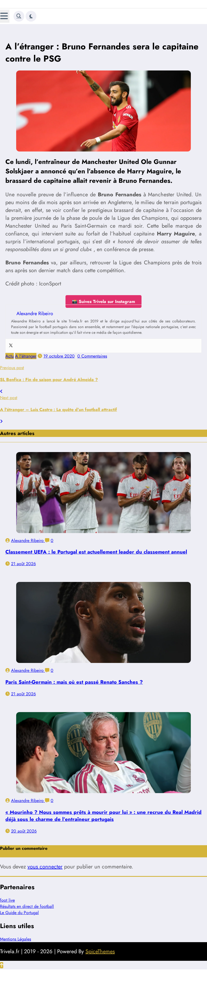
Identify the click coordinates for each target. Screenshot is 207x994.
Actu (9, 356)
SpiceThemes (100, 951)
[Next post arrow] (1, 421)
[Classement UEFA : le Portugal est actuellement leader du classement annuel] (103, 492)
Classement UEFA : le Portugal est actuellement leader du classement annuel (96, 551)
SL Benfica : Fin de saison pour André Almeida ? (49, 379)
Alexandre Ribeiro (28, 540)
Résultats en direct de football (27, 906)
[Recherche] (18, 16)
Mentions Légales (15, 939)
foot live (7, 900)
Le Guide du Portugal (19, 912)
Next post (8, 398)
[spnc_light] (31, 16)
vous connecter (45, 867)
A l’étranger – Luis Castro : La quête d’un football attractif (58, 409)
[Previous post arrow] (1, 391)
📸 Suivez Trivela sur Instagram (103, 301)
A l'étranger (25, 356)
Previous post (12, 368)
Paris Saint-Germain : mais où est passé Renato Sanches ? (74, 682)
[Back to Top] (1, 965)
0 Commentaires (92, 356)
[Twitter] (10, 346)
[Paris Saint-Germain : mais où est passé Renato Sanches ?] (103, 622)
